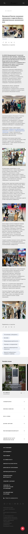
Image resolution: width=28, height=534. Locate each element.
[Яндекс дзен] (17, 504)
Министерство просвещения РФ (9, 513)
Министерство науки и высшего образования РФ (9, 509)
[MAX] (4, 504)
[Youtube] (12, 504)
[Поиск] (4, 3)
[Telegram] (23, 504)
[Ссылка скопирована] (3, 42)
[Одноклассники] (20, 504)
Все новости (8, 10)
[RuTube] (15, 504)
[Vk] (10, 504)
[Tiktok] (7, 504)
